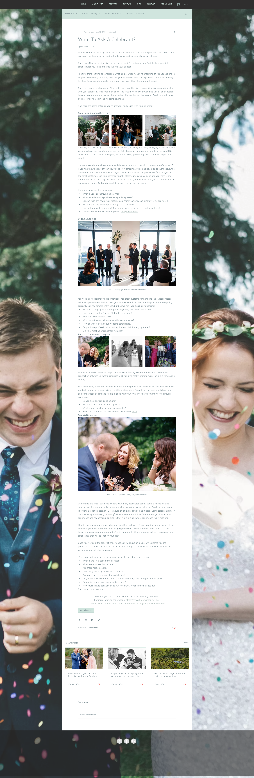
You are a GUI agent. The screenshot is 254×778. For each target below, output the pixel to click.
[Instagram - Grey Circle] (119, 741)
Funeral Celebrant (135, 13)
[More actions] (174, 32)
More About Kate (113, 13)
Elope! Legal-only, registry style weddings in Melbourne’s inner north (127, 675)
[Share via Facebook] (79, 619)
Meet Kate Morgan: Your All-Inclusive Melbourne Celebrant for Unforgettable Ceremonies (83, 675)
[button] (186, 14)
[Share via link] (98, 619)
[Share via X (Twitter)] (86, 619)
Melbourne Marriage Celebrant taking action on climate (169, 675)
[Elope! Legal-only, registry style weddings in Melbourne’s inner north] (127, 658)
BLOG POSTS (71, 13)
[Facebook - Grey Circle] (126, 741)
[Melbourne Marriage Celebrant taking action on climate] (170, 658)
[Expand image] (93, 130)
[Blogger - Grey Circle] (133, 741)
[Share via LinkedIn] (92, 619)
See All (186, 643)
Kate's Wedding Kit (91, 13)
